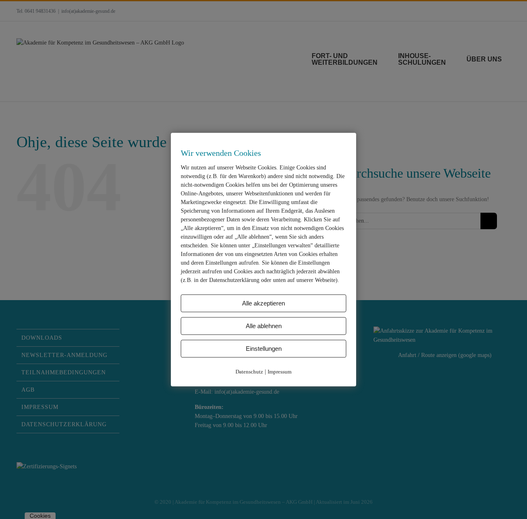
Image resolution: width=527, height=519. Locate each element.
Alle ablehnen (264, 325)
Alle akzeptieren (263, 303)
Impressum (279, 372)
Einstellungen (264, 348)
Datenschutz (249, 372)
